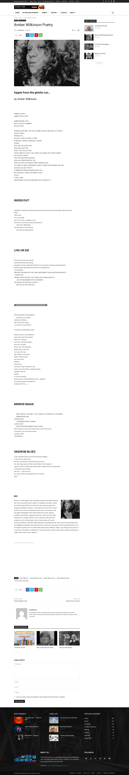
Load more (99, 63)
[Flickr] (95, 758)
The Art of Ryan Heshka (67, 735)
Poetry (20, 18)
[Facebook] (103, 1)
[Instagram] (106, 1)
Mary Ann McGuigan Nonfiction (45, 647)
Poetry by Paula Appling (65, 647)
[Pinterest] (36, 35)
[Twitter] (109, 1)
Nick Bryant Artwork (66, 726)
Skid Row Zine (22, 20)
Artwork (16, 644)
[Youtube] (114, 1)
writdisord (21, 30)
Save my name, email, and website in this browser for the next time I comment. (40, 697)
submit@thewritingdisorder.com (57, 765)
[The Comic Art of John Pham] (53, 720)
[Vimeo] (111, 1)
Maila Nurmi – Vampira (31, 735)
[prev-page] (15, 652)
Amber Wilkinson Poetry (63, 578)
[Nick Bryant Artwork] (53, 729)
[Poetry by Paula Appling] (69, 638)
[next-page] (18, 652)
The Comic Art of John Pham (68, 718)
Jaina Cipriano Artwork (31, 726)
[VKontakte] (109, 758)
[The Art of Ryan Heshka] (53, 738)
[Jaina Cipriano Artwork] (18, 729)
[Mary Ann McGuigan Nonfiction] (47, 638)
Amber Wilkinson (24, 578)
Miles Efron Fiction (100, 53)
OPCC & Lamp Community (21, 580)
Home (15, 18)
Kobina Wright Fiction (20, 601)
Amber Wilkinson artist (36, 578)
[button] (112, 12)
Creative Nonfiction (41, 644)
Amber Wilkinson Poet (49, 578)
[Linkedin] (105, 758)
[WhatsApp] (41, 35)
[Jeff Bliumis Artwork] (24, 638)
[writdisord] (15, 30)
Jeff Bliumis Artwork (19, 647)
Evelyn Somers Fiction (73, 601)
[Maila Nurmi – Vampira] (18, 738)
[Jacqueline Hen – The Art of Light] (18, 720)
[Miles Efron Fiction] (88, 56)
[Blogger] (86, 758)
